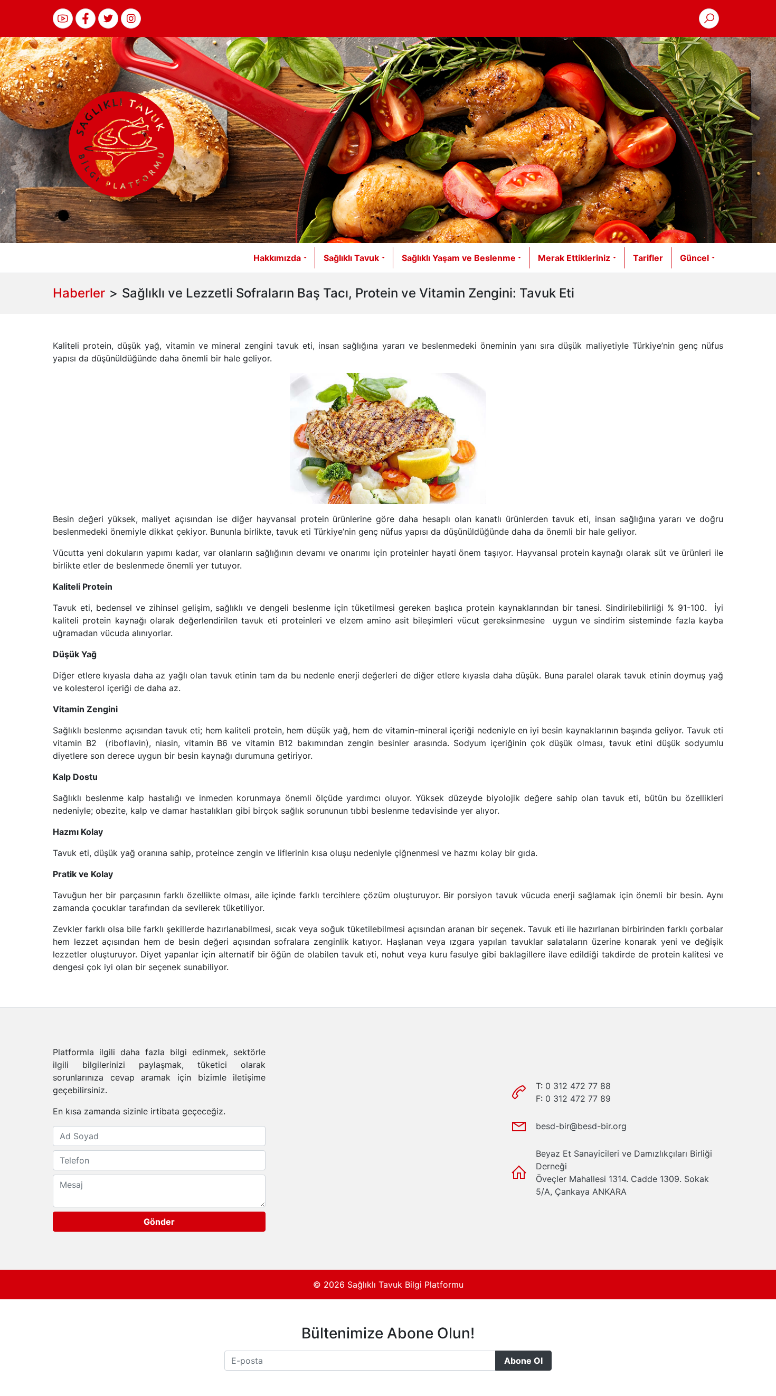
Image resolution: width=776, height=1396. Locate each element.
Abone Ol (523, 1360)
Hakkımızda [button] (277, 258)
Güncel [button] (694, 258)
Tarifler (648, 258)
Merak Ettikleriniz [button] (574, 258)
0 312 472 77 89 (578, 1098)
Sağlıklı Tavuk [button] (351, 258)
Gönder (159, 1221)
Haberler (79, 293)
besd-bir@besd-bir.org (581, 1126)
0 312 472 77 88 (578, 1086)
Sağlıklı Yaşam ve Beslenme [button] (459, 258)
